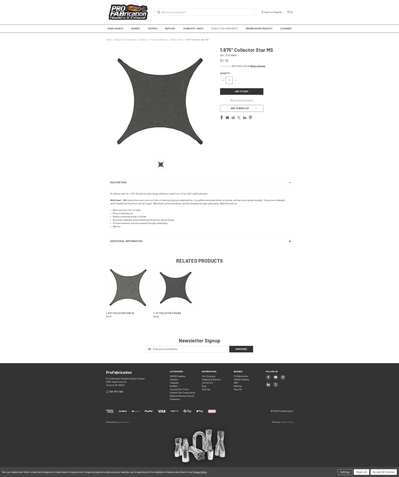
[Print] (233, 117)
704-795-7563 (116, 391)
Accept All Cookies (383, 472)
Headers (135, 28)
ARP (236, 383)
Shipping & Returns (211, 379)
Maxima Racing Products (259, 28)
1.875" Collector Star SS (120, 313)
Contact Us (207, 383)
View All (238, 389)
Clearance (285, 28)
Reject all (361, 472)
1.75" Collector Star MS (167, 313)
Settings (345, 472)
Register (278, 12)
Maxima (238, 386)
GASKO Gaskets (115, 28)
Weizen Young (287, 422)
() (291, 12)
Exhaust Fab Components (224, 28)
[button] (256, 66)
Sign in (267, 12)
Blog (204, 386)
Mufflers (170, 28)
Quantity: (225, 73)
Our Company (208, 376)
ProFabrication (241, 376)
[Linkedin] (244, 117)
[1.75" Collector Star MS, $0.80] (175, 287)
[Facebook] (221, 117)
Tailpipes (152, 28)
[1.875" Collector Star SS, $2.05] (128, 287)
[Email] (227, 117)
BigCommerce (122, 422)
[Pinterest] (250, 117)
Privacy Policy (200, 472)
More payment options (242, 100)
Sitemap (206, 389)
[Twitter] (238, 117)
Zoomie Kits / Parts (193, 28)
